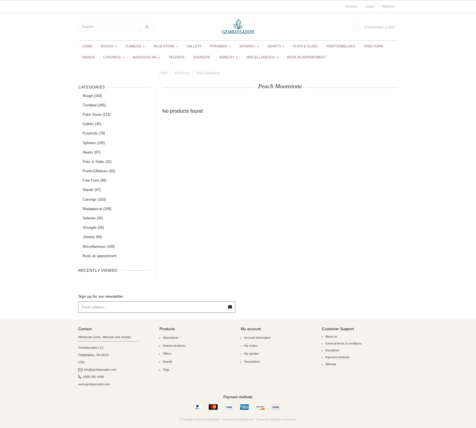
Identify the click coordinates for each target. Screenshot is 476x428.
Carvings (112, 57)
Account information (257, 337)
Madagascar (145, 57)
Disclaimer (332, 350)
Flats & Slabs (305, 46)
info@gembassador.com (100, 369)
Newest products (174, 345)
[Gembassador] (238, 27)
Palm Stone (164, 46)
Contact (351, 6)
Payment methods (337, 357)
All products (170, 337)
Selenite (177, 57)
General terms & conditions (343, 343)
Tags (166, 369)
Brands (167, 361)
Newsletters (252, 361)
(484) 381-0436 (93, 376)
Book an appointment (306, 57)
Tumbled (133, 46)
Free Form (373, 46)
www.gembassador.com (94, 384)
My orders (251, 345)
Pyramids (219, 46)
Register (388, 6)
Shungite (201, 57)
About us (331, 336)
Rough (107, 46)
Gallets (193, 46)
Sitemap (330, 364)
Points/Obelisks (340, 46)
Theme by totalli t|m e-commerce (276, 419)
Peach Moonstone (208, 72)
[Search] (147, 26)
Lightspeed (246, 419)
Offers (167, 353)
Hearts (274, 46)
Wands (88, 57)
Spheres (247, 46)
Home (87, 46)
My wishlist (251, 353)
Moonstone (181, 72)
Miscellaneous (261, 57)
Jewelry (227, 57)
